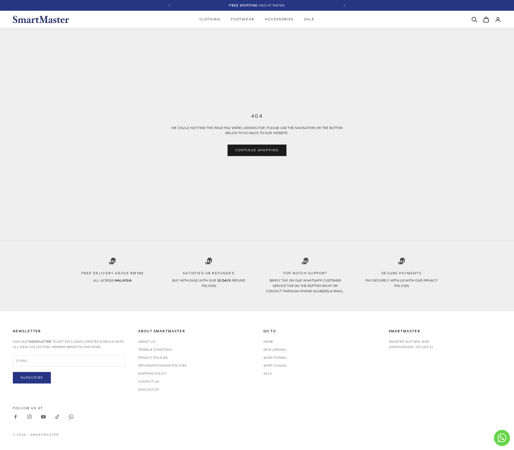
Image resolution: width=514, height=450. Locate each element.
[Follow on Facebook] (15, 416)
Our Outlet (148, 390)
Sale (309, 19)
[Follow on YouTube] (43, 416)
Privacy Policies (153, 358)
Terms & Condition (155, 350)
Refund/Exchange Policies (162, 365)
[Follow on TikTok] (57, 416)
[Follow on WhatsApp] (71, 416)
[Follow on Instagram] (29, 416)
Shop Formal (275, 358)
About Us (146, 342)
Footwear (242, 19)
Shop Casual (275, 365)
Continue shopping (257, 150)
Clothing (209, 19)
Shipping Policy (152, 373)
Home (268, 342)
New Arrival (275, 350)
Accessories (279, 19)
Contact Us (148, 381)
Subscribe (32, 377)
